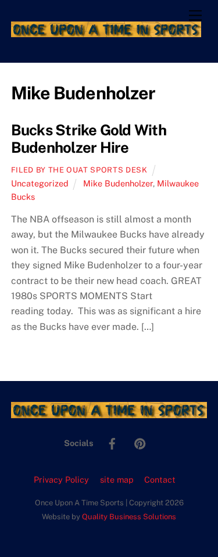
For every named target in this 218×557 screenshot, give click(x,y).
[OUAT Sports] (106, 32)
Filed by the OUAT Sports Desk (79, 170)
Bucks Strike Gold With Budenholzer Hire (88, 139)
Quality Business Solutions (129, 516)
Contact (160, 479)
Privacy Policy (61, 479)
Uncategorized (40, 183)
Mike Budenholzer (118, 183)
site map (117, 479)
